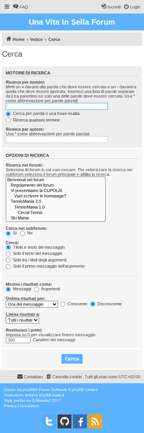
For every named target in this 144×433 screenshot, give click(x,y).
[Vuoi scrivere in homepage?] (56, 196)
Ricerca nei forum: (24, 165)
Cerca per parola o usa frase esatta (45, 113)
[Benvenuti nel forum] (56, 180)
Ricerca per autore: (25, 129)
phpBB (29, 390)
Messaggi (21, 288)
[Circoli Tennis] (56, 213)
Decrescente (109, 304)
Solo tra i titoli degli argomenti (39, 260)
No (29, 233)
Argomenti (50, 288)
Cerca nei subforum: (26, 228)
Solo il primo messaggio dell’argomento (48, 266)
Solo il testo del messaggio (37, 253)
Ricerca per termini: (25, 82)
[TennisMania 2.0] (56, 201)
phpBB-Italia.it (51, 395)
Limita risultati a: (23, 314)
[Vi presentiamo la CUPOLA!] (56, 191)
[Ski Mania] (56, 218)
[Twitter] (49, 421)
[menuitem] (20, 7)
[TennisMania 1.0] (56, 207)
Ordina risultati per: (25, 298)
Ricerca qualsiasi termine (36, 120)
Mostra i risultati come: (29, 284)
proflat (19, 400)
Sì (14, 233)
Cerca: (12, 242)
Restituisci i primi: (24, 330)
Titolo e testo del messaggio (38, 247)
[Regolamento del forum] (56, 185)
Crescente (76, 304)
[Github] (64, 421)
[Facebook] (80, 421)
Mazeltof (43, 400)
